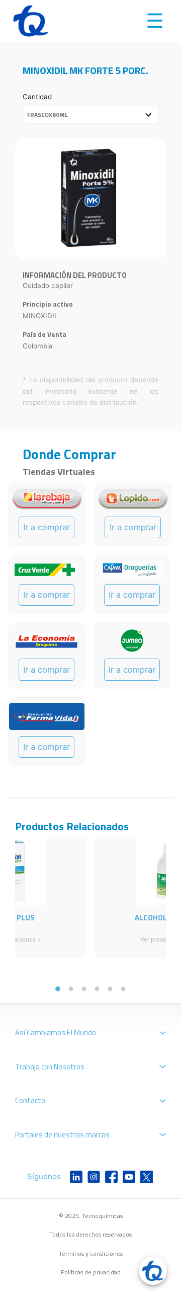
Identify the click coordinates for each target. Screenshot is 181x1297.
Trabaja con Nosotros (49, 1066)
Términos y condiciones (91, 1253)
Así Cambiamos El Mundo (55, 1032)
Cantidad (37, 97)
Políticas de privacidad (91, 1272)
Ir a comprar (46, 527)
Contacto (30, 1100)
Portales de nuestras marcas (62, 1134)
